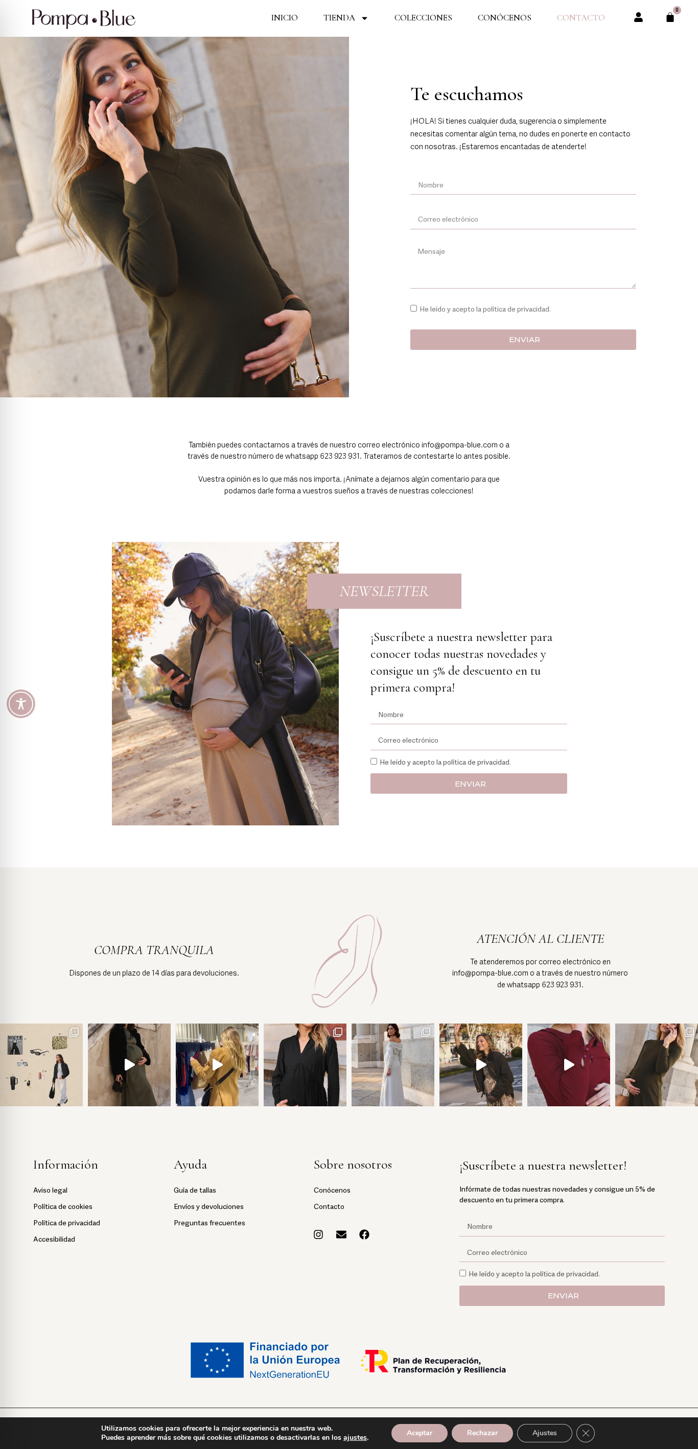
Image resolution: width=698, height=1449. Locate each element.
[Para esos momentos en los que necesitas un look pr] (568, 1065)
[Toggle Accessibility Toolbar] (21, 704)
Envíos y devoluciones (209, 1205)
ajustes (355, 1437)
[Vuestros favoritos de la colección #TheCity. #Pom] (656, 1065)
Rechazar (482, 1433)
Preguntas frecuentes (209, 1222)
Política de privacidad (66, 1222)
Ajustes (544, 1433)
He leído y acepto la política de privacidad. (485, 308)
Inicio (284, 17)
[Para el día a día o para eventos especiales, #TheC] (305, 1065)
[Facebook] (364, 1234)
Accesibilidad (54, 1238)
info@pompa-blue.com (460, 444)
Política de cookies (62, 1205)
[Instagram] (318, 1234)
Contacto (581, 17)
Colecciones (423, 17)
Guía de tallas (195, 1189)
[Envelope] (341, 1234)
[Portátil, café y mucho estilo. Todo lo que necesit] (41, 1065)
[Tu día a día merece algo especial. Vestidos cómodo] (393, 1065)
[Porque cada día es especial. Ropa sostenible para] (129, 1065)
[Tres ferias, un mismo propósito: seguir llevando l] (217, 1065)
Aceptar (419, 1433)
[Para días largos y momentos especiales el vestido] (480, 1065)
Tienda (339, 17)
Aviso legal (50, 1189)
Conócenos (504, 17)
